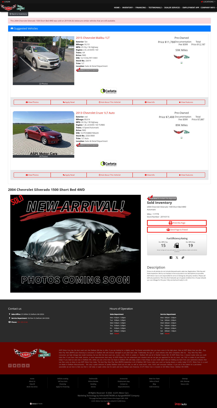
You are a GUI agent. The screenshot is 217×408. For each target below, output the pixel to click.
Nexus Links (185, 384)
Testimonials (155, 7)
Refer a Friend (154, 381)
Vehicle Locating (62, 379)
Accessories (124, 379)
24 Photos (43, 156)
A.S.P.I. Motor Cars (121, 393)
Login (7, 1)
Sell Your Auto (62, 381)
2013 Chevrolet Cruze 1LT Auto (95, 113)
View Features (187, 102)
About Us (32, 381)
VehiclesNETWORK (107, 395)
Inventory (127, 7)
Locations (208, 1)
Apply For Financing (62, 387)
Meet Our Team (154, 379)
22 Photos (43, 83)
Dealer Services (172, 7)
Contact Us (123, 384)
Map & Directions (124, 387)
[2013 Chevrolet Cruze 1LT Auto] (43, 133)
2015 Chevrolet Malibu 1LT (93, 38)
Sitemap (185, 379)
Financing (141, 7)
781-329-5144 (22, 322)
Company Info (208, 7)
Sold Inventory (154, 387)
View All (32, 384)
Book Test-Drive (32, 387)
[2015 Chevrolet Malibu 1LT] (43, 59)
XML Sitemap (184, 381)
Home (117, 7)
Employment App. (191, 7)
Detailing (93, 384)
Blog (154, 384)
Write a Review (93, 381)
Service (93, 387)
